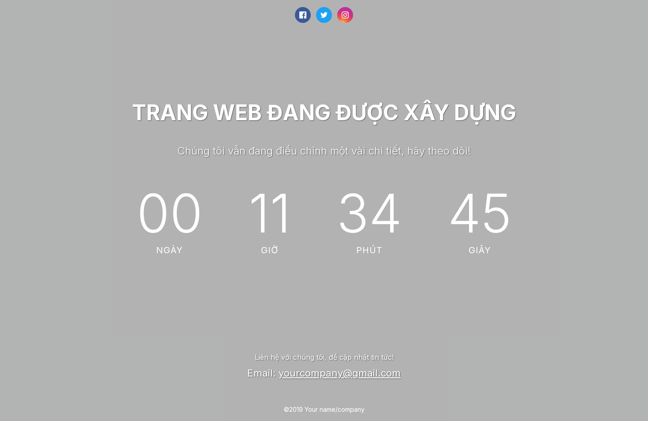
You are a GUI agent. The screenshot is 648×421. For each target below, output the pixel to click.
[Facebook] (303, 15)
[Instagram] (345, 15)
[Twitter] (324, 15)
